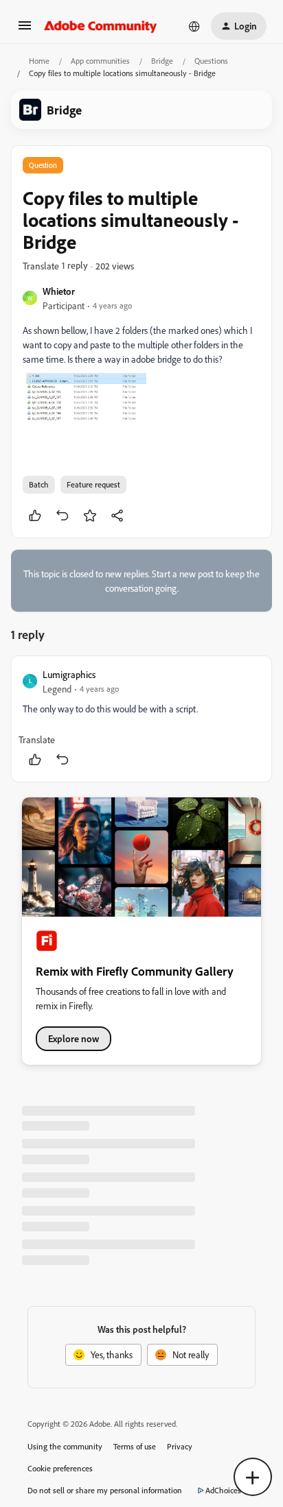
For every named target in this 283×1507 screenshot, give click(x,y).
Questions (211, 61)
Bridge (162, 61)
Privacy (179, 1446)
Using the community (64, 1446)
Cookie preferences (60, 1468)
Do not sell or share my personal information (104, 1490)
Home (39, 61)
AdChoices (223, 1490)
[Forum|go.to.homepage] (100, 26)
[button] (24, 30)
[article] (141, 719)
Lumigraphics (69, 674)
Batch (39, 484)
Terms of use (134, 1446)
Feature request (93, 484)
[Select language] (194, 26)
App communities (100, 61)
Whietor (59, 291)
